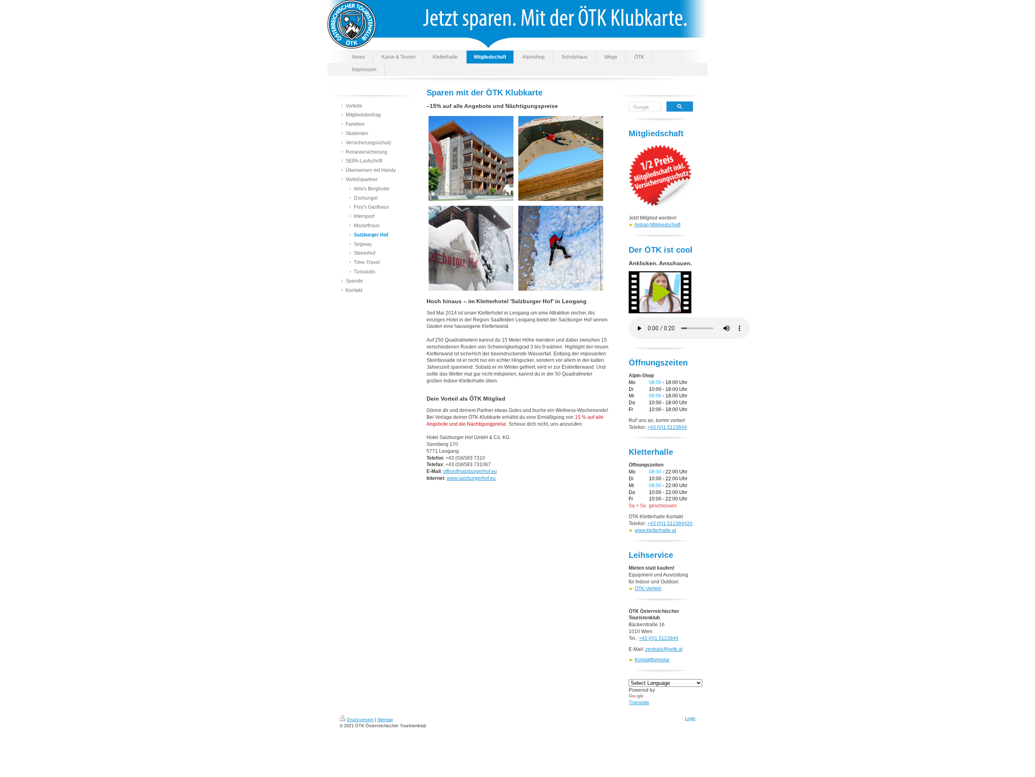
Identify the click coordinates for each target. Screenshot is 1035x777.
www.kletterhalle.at (655, 530)
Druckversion (360, 719)
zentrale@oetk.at (663, 649)
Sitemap (385, 719)
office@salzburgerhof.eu (470, 471)
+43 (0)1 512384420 (670, 523)
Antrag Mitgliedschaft (657, 225)
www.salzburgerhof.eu (471, 478)
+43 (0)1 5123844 (667, 427)
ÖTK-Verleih (648, 588)
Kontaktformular (652, 660)
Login (690, 718)
